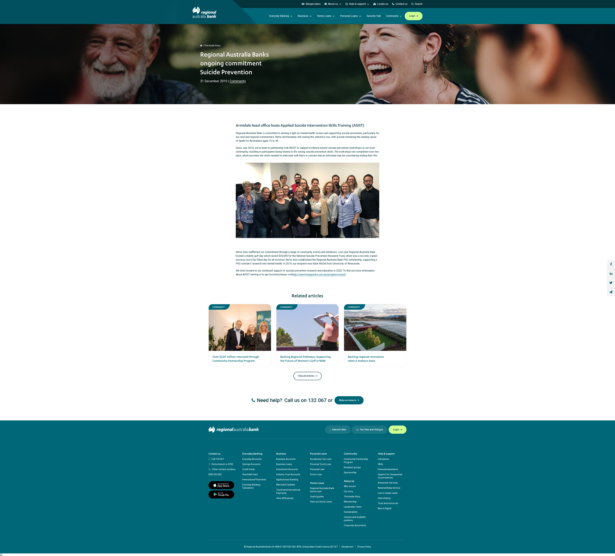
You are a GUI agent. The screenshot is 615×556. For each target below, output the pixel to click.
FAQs (380, 464)
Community (238, 81)
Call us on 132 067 (305, 400)
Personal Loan (317, 469)
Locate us (382, 3)
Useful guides (317, 496)
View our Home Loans (321, 501)
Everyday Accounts (252, 459)
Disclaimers (347, 546)
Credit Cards (248, 469)
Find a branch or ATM (222, 464)
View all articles (306, 376)
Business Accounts (285, 459)
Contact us (401, 3)
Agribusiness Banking (287, 479)
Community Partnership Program (356, 461)
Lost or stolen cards (388, 493)
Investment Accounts (287, 469)
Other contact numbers (224, 469)
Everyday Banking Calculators (251, 486)
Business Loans (284, 464)
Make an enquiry (347, 400)
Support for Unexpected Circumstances (390, 476)
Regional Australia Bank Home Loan (322, 490)
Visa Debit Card (250, 474)
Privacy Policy (364, 546)
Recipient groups (352, 467)
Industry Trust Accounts (288, 474)
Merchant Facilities (285, 484)
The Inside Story (212, 45)
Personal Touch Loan (320, 464)
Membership (350, 501)
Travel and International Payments (288, 491)
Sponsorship (350, 472)
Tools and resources (388, 503)
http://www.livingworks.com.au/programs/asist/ (319, 274)
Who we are (350, 486)
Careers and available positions (355, 519)
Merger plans (313, 3)
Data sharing (384, 498)
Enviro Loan (316, 474)
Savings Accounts (251, 464)
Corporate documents (355, 525)
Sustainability (350, 512)
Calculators (383, 459)
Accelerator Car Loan (320, 459)
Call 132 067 (218, 459)
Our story (348, 491)
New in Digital (384, 508)
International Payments (254, 479)
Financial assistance (388, 469)
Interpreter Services (388, 482)
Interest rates (339, 429)
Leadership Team (352, 507)
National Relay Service (389, 488)
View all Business (285, 498)
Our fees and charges (371, 429)
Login (412, 16)
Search (418, 3)
